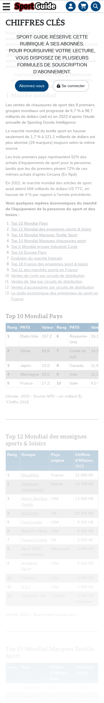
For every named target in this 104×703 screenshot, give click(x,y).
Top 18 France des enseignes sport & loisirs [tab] (49, 264)
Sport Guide (35, 6)
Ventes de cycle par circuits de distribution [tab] (48, 275)
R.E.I (25, 587)
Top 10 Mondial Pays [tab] (29, 223)
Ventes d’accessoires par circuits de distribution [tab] (52, 287)
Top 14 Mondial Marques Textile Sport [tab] (44, 235)
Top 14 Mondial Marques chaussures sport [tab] (48, 240)
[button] (70, 1)
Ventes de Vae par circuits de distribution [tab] (46, 281)
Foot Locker (31, 522)
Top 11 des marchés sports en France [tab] (44, 270)
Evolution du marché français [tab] (36, 258)
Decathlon (30, 475)
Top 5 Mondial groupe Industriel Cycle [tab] (44, 246)
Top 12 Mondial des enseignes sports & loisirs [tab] (51, 229)
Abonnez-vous (31, 86)
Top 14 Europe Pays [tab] (29, 252)
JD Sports (30, 513)
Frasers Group (34, 540)
